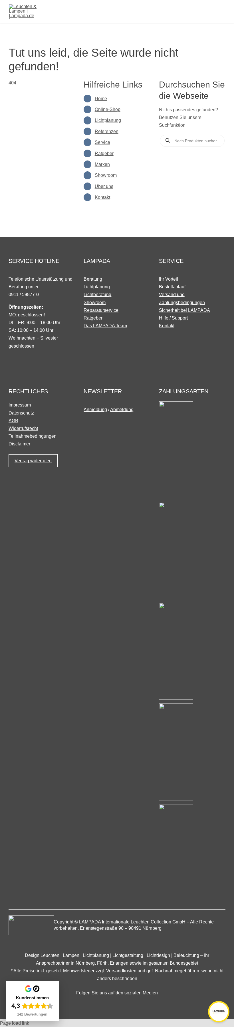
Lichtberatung (97, 294)
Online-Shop (107, 109)
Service (102, 142)
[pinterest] (126, 1004)
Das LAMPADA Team (105, 325)
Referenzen (106, 131)
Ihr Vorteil (168, 279)
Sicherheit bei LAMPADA (184, 310)
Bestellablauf (172, 286)
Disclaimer (19, 443)
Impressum (20, 405)
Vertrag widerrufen (33, 460)
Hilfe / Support (173, 318)
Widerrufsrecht (23, 428)
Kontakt (102, 197)
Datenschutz (21, 413)
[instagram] (117, 1004)
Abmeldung (122, 409)
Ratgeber (104, 153)
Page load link (14, 1023)
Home (101, 98)
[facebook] (108, 1004)
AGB (13, 420)
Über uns (104, 186)
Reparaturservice (101, 310)
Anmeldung (95, 409)
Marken (102, 164)
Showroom (106, 175)
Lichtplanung (108, 120)
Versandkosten (121, 970)
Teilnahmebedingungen (33, 436)
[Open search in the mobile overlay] (192, 141)
